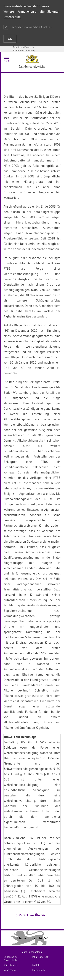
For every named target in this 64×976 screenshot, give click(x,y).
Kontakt (36, 965)
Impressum (10, 970)
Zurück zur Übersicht (34, 915)
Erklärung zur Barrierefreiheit (11, 958)
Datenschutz (12, 17)
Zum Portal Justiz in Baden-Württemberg (24, 49)
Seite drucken (11, 965)
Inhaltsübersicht (40, 956)
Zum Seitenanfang (32, 951)
